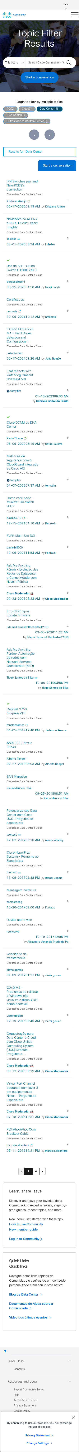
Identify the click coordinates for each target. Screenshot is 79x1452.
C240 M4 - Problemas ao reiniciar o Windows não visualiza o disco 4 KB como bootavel (22, 996)
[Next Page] (42, 1171)
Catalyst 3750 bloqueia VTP (17, 711)
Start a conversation (39, 77)
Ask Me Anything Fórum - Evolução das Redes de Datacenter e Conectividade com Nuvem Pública (22, 573)
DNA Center (14, 115)
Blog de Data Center (23, 1294)
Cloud (25, 109)
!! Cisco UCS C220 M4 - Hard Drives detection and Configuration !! (20, 335)
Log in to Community (24, 1239)
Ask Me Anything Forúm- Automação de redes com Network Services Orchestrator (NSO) (21, 657)
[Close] (73, 1417)
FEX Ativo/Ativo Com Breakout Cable (21, 1131)
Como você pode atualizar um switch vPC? (20, 502)
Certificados (15, 299)
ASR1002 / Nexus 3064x (19, 745)
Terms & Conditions (25, 1400)
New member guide (23, 1229)
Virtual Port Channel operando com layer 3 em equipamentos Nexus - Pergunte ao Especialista (22, 1091)
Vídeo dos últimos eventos (28, 1317)
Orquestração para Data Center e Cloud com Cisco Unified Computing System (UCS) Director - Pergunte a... (21, 1044)
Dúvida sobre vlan (19, 920)
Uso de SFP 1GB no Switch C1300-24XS (21, 268)
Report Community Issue (29, 1390)
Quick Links (16, 1361)
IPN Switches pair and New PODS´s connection (22, 185)
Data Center (47, 109)
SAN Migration (17, 776)
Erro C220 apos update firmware (18, 613)
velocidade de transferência (17, 956)
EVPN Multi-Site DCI (21, 536)
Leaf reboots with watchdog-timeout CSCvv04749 (20, 375)
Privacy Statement (38, 1435)
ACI (9, 109)
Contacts (19, 1369)
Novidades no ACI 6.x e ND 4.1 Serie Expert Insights (22, 223)
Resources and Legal (23, 1381)
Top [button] (5, 1351)
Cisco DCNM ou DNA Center (21, 424)
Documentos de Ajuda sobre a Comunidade (31, 1306)
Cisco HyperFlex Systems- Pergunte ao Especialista (23, 856)
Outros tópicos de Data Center (25, 121)
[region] (39, 1432)
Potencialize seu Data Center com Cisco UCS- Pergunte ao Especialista (22, 816)
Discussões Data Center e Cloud (24, 194)
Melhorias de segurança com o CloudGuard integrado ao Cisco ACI (22, 462)
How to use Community (26, 1224)
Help (16, 1395)
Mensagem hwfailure (21, 890)
